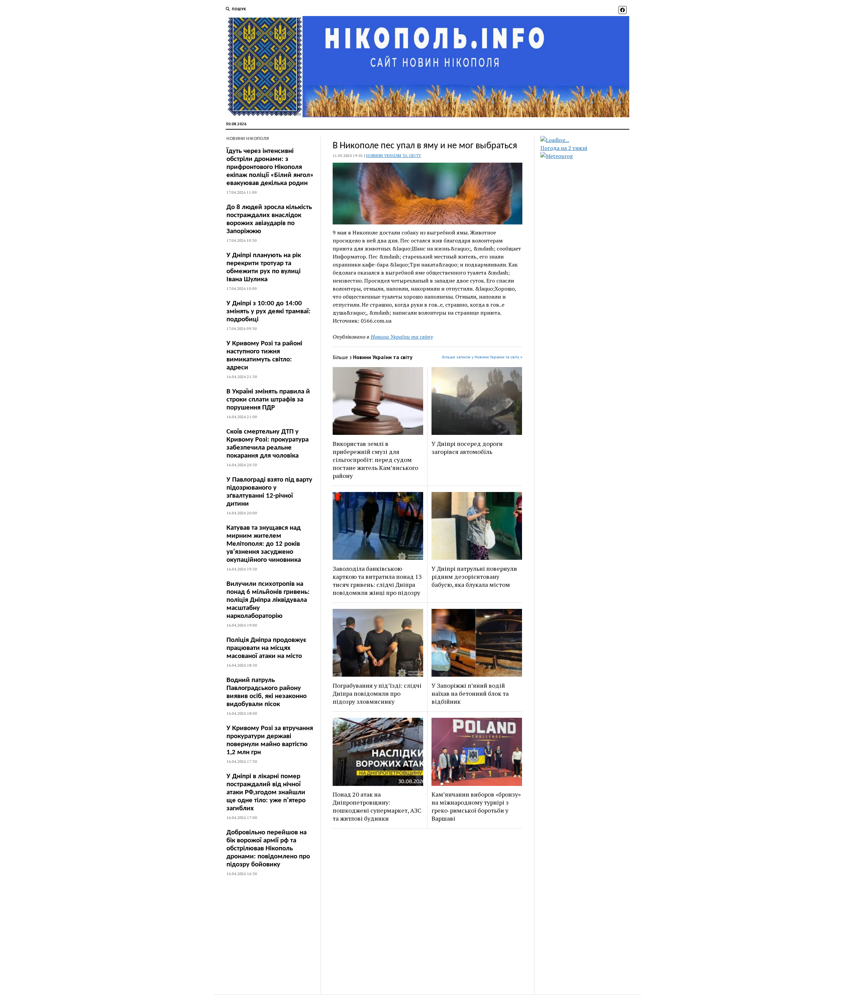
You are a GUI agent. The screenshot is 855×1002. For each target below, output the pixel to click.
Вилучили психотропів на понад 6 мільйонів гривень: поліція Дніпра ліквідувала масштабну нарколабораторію (268, 600)
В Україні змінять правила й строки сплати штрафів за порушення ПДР (268, 399)
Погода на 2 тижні (563, 148)
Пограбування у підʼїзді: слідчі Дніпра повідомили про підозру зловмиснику (377, 693)
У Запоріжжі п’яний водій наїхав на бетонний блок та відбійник (470, 693)
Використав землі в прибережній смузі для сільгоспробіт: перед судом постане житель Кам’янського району (375, 460)
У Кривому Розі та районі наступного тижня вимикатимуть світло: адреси (264, 355)
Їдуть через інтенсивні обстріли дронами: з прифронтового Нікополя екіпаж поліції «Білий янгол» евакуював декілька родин (270, 167)
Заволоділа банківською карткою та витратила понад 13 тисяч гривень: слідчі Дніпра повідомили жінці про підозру (377, 580)
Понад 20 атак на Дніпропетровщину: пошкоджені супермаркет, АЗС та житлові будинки (377, 806)
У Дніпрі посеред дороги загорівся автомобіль (467, 448)
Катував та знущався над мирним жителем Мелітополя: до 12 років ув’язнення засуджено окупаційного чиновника (263, 543)
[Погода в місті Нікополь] (590, 140)
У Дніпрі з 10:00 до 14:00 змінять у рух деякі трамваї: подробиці (268, 311)
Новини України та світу (393, 155)
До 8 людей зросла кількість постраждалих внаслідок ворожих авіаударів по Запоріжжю (269, 219)
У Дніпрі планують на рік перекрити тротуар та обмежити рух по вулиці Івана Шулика (263, 267)
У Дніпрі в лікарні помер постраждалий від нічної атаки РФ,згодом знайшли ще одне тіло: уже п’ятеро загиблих (266, 792)
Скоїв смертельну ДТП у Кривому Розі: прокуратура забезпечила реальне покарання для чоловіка (267, 443)
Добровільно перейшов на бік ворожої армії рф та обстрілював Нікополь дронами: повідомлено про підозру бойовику (268, 848)
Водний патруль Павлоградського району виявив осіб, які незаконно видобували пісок (266, 692)
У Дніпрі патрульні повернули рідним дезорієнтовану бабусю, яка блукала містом (474, 576)
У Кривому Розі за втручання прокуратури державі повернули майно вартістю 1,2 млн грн (269, 740)
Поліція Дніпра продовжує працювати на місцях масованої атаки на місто (266, 648)
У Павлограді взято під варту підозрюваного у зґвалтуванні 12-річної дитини (269, 491)
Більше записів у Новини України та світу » (482, 356)
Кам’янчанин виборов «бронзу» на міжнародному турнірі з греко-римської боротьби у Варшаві (476, 806)
